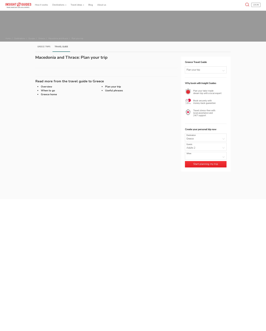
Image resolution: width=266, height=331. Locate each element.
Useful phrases (114, 90)
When (188, 154)
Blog (90, 4)
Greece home (49, 94)
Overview (46, 86)
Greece (42, 38)
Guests (189, 144)
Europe (32, 38)
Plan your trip (113, 86)
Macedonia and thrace (58, 38)
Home (8, 38)
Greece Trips (43, 46)
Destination (191, 135)
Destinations (58, 4)
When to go (48, 90)
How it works (41, 4)
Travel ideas (77, 4)
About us (101, 4)
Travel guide (61, 46)
